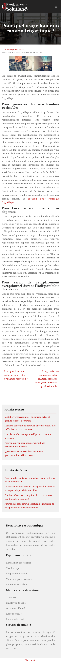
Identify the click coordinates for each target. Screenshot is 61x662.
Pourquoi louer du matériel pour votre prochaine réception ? (16, 375)
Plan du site (31, 660)
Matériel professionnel (14, 49)
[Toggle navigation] (56, 7)
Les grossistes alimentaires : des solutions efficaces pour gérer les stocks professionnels (46, 379)
